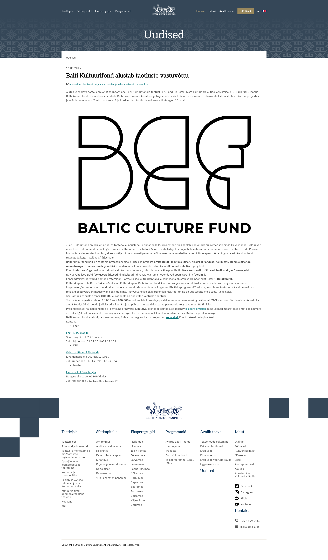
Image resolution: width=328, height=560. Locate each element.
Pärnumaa (137, 477)
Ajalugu (239, 468)
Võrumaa (136, 504)
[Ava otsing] (258, 11)
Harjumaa (137, 441)
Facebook (246, 486)
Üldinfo (239, 441)
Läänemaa (137, 464)
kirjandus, (100, 84)
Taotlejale (68, 11)
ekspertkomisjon (195, 308)
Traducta (171, 450)
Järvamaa (137, 459)
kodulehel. (172, 317)
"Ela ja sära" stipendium (111, 477)
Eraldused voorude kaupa (215, 459)
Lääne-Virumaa (140, 468)
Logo (238, 459)
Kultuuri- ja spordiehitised (70, 474)
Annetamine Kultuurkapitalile (245, 475)
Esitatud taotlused (211, 446)
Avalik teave (226, 11)
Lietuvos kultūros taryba (81, 372)
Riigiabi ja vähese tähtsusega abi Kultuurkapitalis (72, 483)
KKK (64, 505)
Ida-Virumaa (138, 450)
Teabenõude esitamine (214, 441)
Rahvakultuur (104, 473)
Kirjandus (102, 459)
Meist (212, 11)
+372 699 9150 (250, 520)
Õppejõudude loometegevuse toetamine (71, 464)
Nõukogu (67, 501)
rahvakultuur (142, 84)
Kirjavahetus (208, 455)
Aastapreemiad (244, 464)
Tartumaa (137, 491)
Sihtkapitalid (84, 11)
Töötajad (240, 446)
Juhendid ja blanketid (75, 446)
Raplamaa (137, 482)
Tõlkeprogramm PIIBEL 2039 (180, 461)
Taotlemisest (70, 441)
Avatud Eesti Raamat (179, 441)
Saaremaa (137, 486)
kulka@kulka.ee (249, 526)
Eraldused (206, 450)
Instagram (247, 492)
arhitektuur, (76, 84)
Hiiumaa (136, 446)
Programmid (123, 11)
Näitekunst (103, 468)
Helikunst (102, 450)
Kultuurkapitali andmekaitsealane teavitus (73, 494)
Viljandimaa (138, 500)
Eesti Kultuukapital (77, 332)
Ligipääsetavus (209, 464)
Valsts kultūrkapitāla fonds (82, 352)
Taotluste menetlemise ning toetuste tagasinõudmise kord (76, 453)
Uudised (201, 11)
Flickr (244, 498)
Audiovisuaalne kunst (109, 446)
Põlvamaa (137, 473)
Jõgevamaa (138, 455)
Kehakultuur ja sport (108, 455)
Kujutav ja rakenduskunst (111, 464)
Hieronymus (173, 446)
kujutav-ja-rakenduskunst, (120, 84)
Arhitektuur (103, 441)
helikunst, (88, 84)
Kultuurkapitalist (245, 450)
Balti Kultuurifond (176, 455)
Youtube (246, 504)
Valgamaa (137, 495)
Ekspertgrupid (103, 11)
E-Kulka (244, 11)
